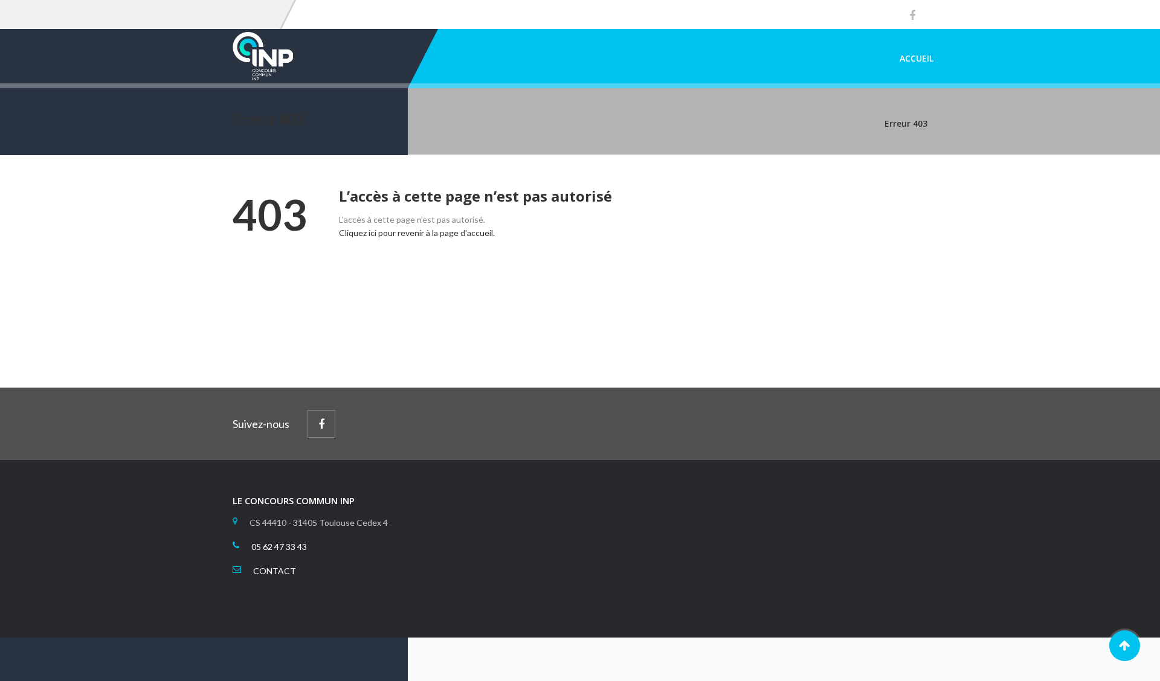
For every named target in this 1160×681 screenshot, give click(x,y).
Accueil (916, 58)
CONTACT (274, 571)
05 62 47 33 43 (279, 547)
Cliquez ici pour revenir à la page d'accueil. (417, 233)
